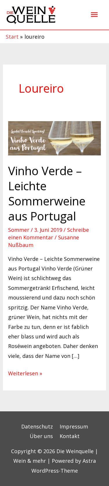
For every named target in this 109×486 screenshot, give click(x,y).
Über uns (41, 436)
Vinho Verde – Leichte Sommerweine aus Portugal (46, 193)
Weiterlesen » (25, 373)
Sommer (18, 229)
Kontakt (70, 436)
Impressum (74, 426)
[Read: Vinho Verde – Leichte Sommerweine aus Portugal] (54, 137)
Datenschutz (37, 426)
